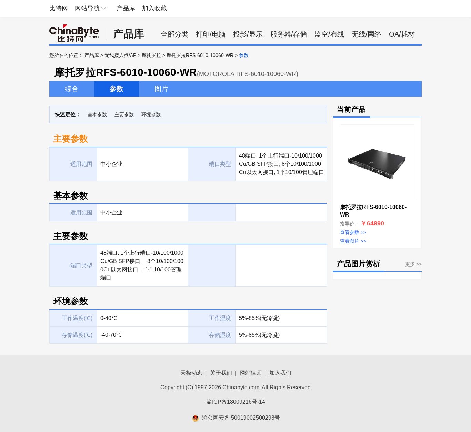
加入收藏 (154, 8)
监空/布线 (329, 34)
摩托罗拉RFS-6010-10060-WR (200, 55)
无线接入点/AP (120, 55)
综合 (72, 88)
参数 (116, 88)
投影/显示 (248, 34)
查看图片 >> (353, 241)
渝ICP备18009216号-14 (236, 402)
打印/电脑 (211, 34)
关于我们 (221, 373)
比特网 (58, 8)
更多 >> (413, 264)
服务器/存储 (288, 34)
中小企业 (111, 212)
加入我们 (280, 373)
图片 (161, 88)
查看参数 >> (353, 232)
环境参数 (151, 114)
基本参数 (97, 114)
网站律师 (251, 373)
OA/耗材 (402, 34)
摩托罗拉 (151, 55)
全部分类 (174, 34)
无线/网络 (366, 34)
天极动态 (191, 373)
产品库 (126, 8)
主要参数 (124, 114)
